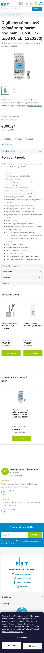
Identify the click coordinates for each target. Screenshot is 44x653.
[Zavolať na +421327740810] (26, 3)
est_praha (24, 586)
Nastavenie (22, 637)
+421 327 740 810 (24, 578)
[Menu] (41, 3)
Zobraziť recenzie (16, 475)
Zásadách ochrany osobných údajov (20, 630)
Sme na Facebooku (24, 582)
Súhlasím (32, 646)
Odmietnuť (11, 645)
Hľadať (37, 9)
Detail (22, 438)
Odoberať (35, 535)
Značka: (6, 144)
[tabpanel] (11, 328)
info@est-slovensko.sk (23, 574)
